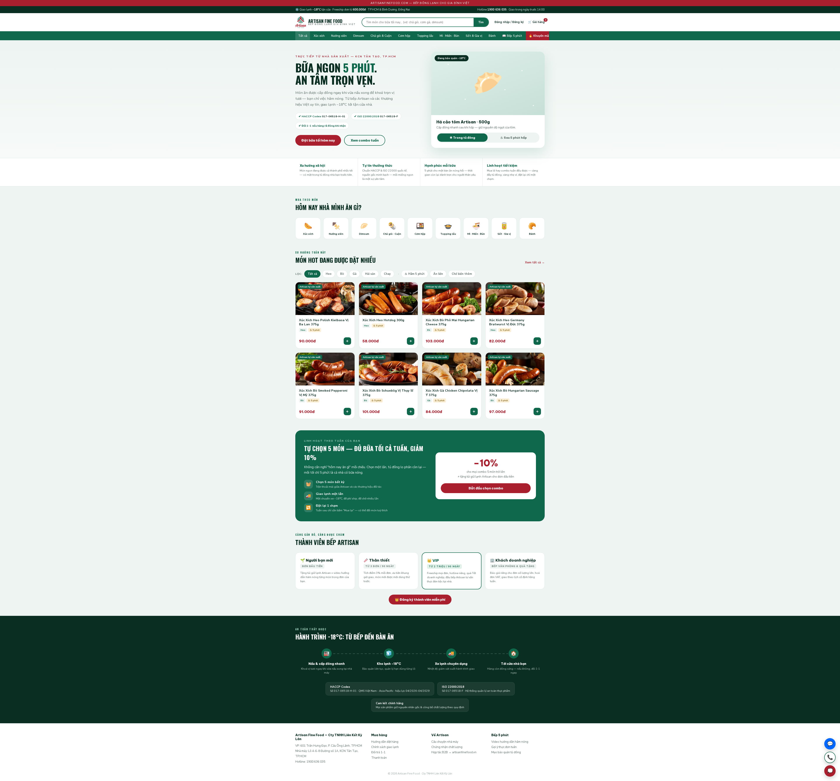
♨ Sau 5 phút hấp (513, 138)
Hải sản (370, 274)
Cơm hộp (404, 36)
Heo (328, 274)
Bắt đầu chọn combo (486, 488)
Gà (354, 274)
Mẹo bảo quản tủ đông (506, 752)
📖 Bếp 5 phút (512, 36)
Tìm (481, 22)
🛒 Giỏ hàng (536, 22)
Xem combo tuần (365, 140)
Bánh (492, 36)
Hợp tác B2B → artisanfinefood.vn (453, 752)
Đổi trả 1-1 (378, 752)
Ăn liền (438, 274)
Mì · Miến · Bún (449, 36)
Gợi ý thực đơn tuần (504, 747)
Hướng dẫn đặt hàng (384, 742)
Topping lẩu (425, 36)
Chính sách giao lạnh (385, 747)
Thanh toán (379, 758)
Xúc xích (319, 36)
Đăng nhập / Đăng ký (509, 22)
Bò (342, 274)
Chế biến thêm (462, 274)
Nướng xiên (339, 36)
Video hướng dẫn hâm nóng (509, 742)
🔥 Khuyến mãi (539, 36)
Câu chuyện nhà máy (444, 742)
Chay (387, 274)
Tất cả (302, 36)
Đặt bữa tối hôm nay (318, 140)
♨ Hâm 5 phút (415, 274)
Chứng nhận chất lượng (446, 747)
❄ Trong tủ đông (462, 138)
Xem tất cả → (535, 262)
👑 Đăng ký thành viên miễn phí (420, 599)
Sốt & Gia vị (474, 36)
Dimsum (358, 36)
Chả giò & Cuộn (381, 36)
